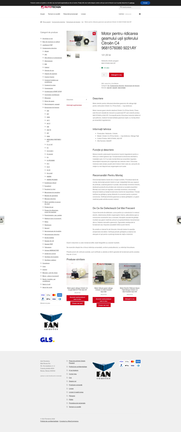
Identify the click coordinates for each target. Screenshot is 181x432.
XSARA (49, 176)
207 (48, 114)
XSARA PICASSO (52, 180)
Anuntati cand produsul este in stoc (77, 298)
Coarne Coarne (49, 77)
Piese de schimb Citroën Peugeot (77, 362)
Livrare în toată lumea (76, 392)
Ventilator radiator (50, 260)
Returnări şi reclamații (70, 14)
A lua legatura (73, 370)
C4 (82, 22)
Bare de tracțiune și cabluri (51, 42)
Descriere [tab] (70, 99)
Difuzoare (48, 98)
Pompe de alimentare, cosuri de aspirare (51, 211)
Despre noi (72, 381)
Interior (45, 269)
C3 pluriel (50, 154)
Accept (145, 3)
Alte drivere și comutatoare (53, 58)
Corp (44, 266)
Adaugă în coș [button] (129, 299)
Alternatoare (49, 61)
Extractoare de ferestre (73, 22)
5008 (48, 136)
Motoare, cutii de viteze (50, 273)
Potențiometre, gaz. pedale (53, 215)
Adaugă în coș (116, 75)
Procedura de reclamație (77, 403)
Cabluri (47, 67)
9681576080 (121, 88)
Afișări (47, 51)
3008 (48, 117)
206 (48, 111)
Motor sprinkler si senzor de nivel (53, 203)
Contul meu (73, 374)
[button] (94, 33)
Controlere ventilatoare (52, 95)
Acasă (42, 14)
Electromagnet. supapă (52, 104)
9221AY (109, 88)
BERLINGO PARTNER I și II (54, 140)
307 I (48, 120)
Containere (46, 263)
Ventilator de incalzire (51, 257)
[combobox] (130, 7)
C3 (47, 148)
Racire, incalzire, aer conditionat (49, 280)
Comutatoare (49, 88)
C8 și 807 (50, 173)
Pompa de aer (49, 207)
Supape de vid (49, 241)
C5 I (48, 164)
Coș (70, 377)
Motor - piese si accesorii (51, 276)
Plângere (72, 396)
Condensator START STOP (53, 91)
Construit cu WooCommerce (69, 421)
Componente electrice (58, 22)
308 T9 (49, 130)
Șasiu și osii (46, 284)
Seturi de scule (47, 287)
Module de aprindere (51, 196)
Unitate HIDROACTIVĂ (52, 250)
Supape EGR (49, 244)
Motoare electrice (50, 199)
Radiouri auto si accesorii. (53, 218)
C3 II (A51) (50, 151)
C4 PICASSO (51, 160)
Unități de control (50, 254)
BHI (46, 64)
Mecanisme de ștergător (52, 192)
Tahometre (48, 247)
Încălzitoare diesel (50, 183)
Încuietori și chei (50, 189)
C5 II (48, 167)
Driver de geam (49, 101)
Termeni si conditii (54, 14)
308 (48, 127)
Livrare (83, 14)
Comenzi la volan (50, 85)
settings (132, 3)
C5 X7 (48, 170)
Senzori (47, 228)
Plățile (71, 399)
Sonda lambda (49, 238)
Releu (46, 222)
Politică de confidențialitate (78, 367)
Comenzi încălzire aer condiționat (51, 81)
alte (46, 54)
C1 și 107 (50, 144)
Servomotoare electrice (52, 234)
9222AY (114, 88)
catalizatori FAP (48, 45)
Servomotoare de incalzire (53, 231)
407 (48, 133)
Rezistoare (48, 225)
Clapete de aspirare (51, 74)
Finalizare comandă (75, 385)
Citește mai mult (77, 303)
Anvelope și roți (48, 38)
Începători (48, 186)
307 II (48, 123)
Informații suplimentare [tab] (74, 105)
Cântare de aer (49, 70)
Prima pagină (47, 22)
